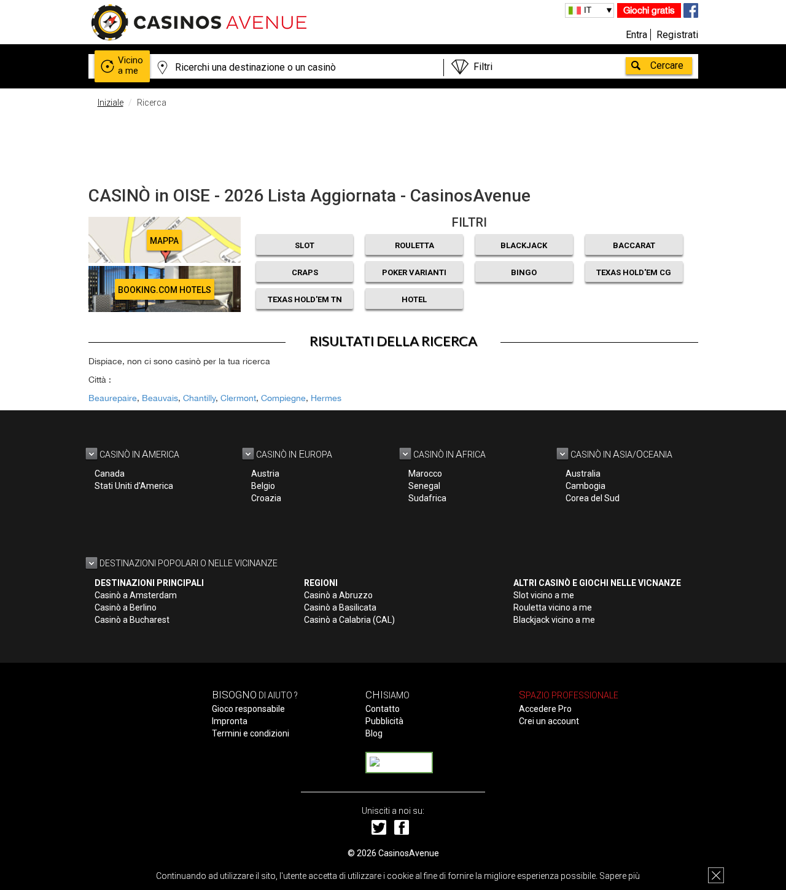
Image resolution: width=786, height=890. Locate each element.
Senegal (424, 486)
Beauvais (160, 398)
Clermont (238, 398)
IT (587, 10)
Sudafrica (427, 498)
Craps (305, 272)
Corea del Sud (593, 498)
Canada (110, 473)
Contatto (382, 709)
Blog (374, 733)
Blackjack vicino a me (554, 620)
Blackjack (523, 245)
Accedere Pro (545, 709)
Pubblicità (384, 721)
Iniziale (110, 102)
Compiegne (283, 398)
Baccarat (634, 245)
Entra (636, 35)
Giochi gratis (649, 10)
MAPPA (164, 241)
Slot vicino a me (543, 595)
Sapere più (619, 876)
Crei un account (549, 721)
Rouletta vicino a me (552, 607)
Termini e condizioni (250, 733)
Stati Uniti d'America (134, 486)
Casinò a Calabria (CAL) (349, 620)
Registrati (677, 35)
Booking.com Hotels (164, 290)
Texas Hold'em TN (305, 299)
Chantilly (199, 398)
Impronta (229, 721)
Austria (265, 473)
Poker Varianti (414, 272)
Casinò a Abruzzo (338, 595)
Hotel (414, 299)
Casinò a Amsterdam (136, 595)
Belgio (263, 486)
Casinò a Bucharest (132, 620)
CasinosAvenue (408, 853)
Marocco (425, 473)
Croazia (266, 498)
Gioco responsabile (248, 709)
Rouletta (414, 245)
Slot (304, 245)
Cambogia (585, 486)
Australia (583, 473)
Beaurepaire (112, 398)
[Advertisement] (393, 144)
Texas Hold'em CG (633, 272)
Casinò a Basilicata (340, 607)
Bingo (524, 272)
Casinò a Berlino (126, 607)
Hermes (326, 398)
